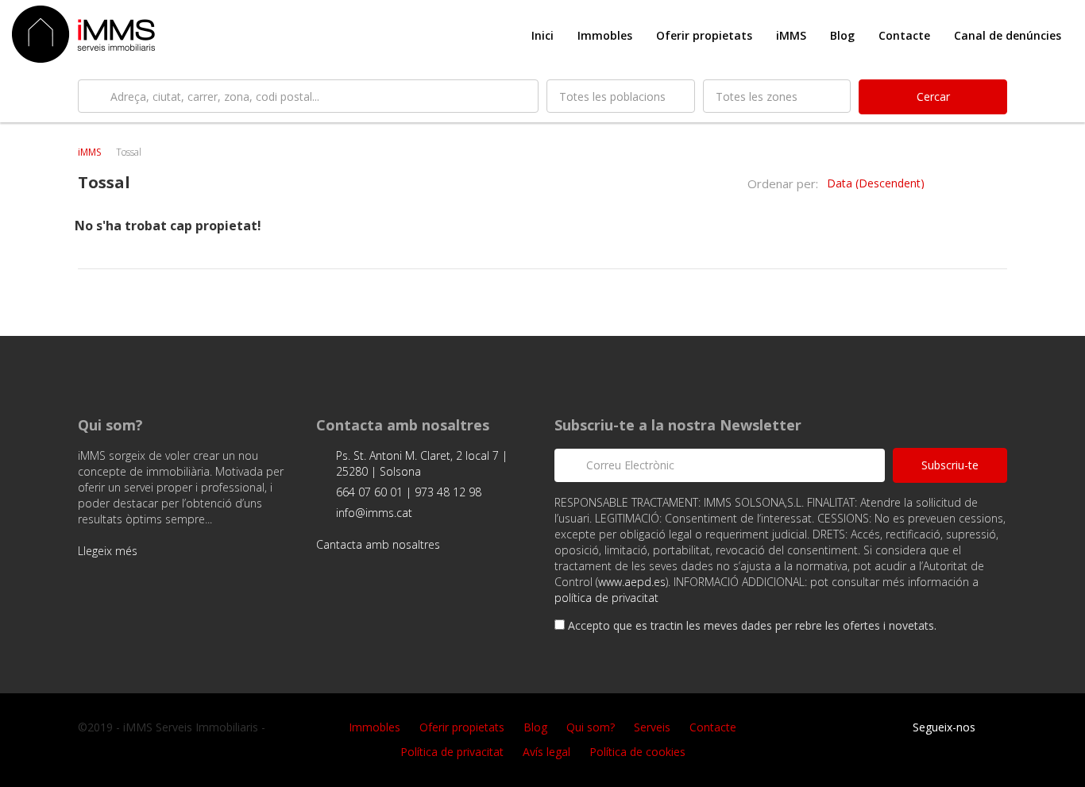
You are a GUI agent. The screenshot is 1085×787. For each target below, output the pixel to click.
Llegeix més (109, 550)
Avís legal (546, 751)
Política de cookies (637, 751)
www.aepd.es (632, 581)
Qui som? (590, 727)
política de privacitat (606, 597)
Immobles (604, 35)
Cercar (933, 96)
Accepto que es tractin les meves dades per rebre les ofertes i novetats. (750, 625)
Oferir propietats (704, 35)
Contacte (904, 35)
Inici (542, 35)
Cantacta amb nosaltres (379, 544)
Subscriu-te (950, 465)
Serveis (652, 727)
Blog (842, 35)
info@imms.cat (374, 512)
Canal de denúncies (1007, 35)
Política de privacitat (452, 751)
